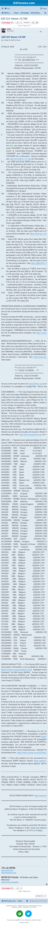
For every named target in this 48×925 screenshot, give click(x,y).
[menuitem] (7, 8)
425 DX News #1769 (14, 18)
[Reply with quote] (40, 31)
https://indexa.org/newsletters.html (16, 670)
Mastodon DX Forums (29, 907)
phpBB (17, 920)
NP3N (9, 29)
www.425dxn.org (35, 384)
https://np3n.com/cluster (9, 882)
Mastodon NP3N (17, 907)
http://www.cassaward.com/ (30, 434)
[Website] (19, 913)
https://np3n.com (7, 870)
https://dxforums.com (8, 873)
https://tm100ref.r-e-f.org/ (20, 159)
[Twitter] (28, 913)
